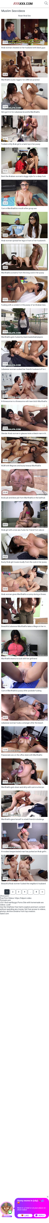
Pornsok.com (5, 900)
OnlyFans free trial (14, 907)
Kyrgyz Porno (17, 902)
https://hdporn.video (23, 898)
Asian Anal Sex (24, 16)
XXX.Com (23, 4)
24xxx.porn (4, 896)
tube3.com (4, 914)
